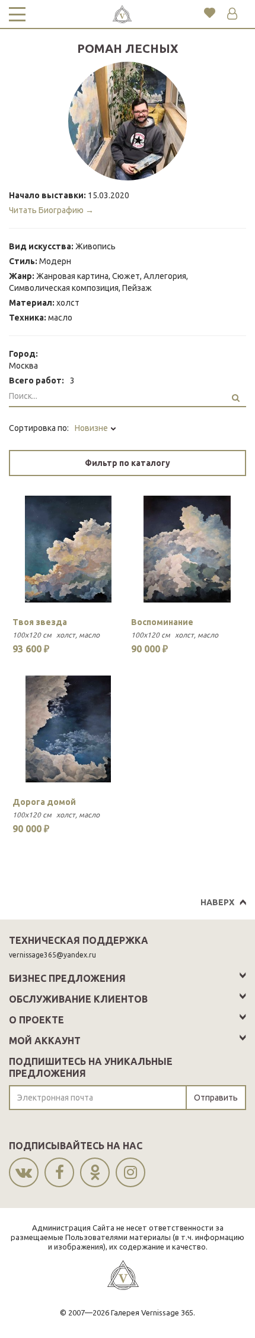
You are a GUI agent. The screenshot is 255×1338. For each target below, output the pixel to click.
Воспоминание (162, 622)
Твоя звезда (39, 622)
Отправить (216, 1097)
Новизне (92, 428)
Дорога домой (44, 802)
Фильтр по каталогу (127, 463)
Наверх (217, 902)
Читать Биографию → (51, 210)
